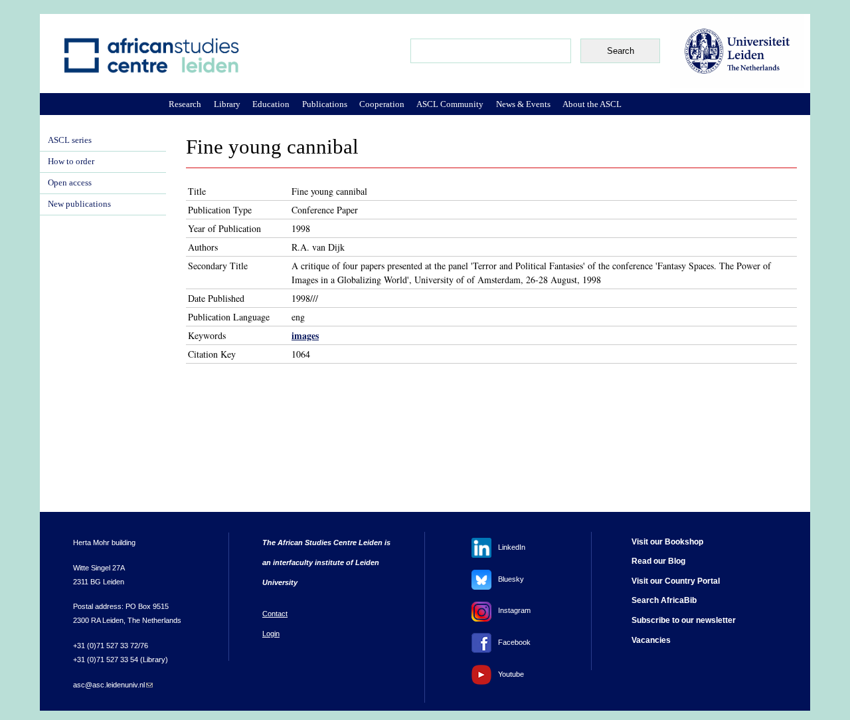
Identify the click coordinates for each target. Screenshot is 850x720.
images (305, 335)
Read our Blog (658, 561)
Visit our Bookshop (667, 541)
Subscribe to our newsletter (684, 620)
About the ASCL (592, 104)
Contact (275, 614)
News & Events (523, 104)
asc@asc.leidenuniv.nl (113, 685)
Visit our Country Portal (676, 581)
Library (227, 104)
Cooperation (381, 104)
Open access (70, 182)
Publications (324, 104)
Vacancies (651, 640)
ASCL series (70, 140)
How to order (71, 161)
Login (271, 634)
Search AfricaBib (664, 600)
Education (271, 104)
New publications (79, 204)
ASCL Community (449, 104)
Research (185, 104)
